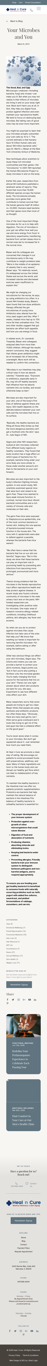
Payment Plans (23, 1248)
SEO (23, 1360)
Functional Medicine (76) (16, 935)
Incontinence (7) (13, 949)
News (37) (10, 952)
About (23, 1237)
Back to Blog (16, 21)
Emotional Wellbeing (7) (15, 928)
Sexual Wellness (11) (14, 956)
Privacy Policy (14, 1355)
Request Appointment (23, 1251)
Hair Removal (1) (13, 942)
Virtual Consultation (33, 2)
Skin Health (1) (12, 959)
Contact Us (32, 1184)
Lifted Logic (33, 1360)
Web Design (14, 1360)
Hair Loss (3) (11, 938)
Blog (23, 1241)
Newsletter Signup (19, 984)
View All (9, 924)
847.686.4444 (17, 1186)
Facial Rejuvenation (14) (16, 931)
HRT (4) (9, 945)
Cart (20, 2)
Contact (23, 1244)
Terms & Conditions (30, 1355)
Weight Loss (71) (13, 963)
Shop (14, 2)
